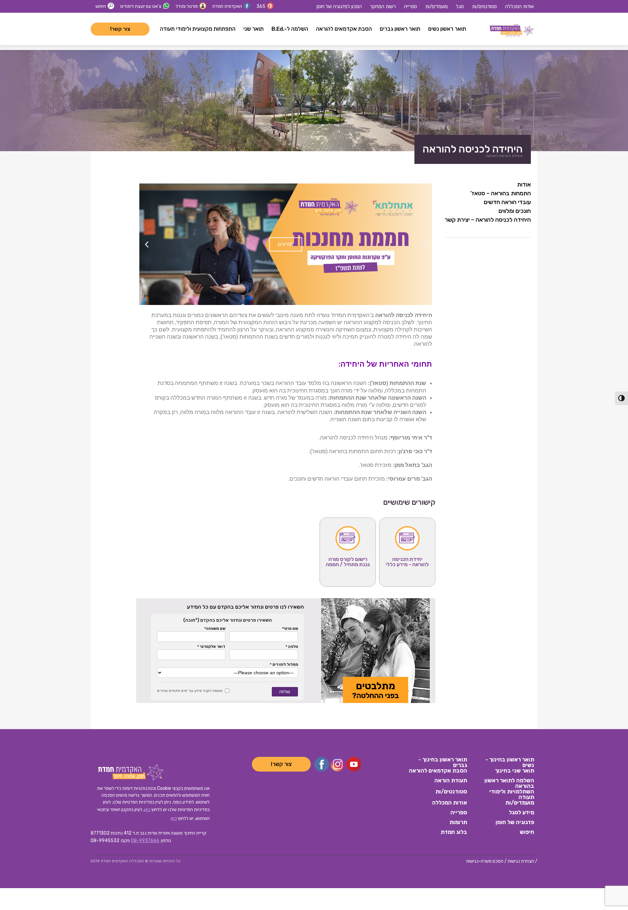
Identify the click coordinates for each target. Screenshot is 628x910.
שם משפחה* (214, 629)
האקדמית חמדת (227, 6)
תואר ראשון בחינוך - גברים (442, 762)
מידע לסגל (521, 813)
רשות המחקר (383, 6)
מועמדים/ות (436, 6)
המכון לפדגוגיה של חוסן (339, 6)
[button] (425, 244)
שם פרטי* (290, 629)
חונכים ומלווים (514, 211)
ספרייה (410, 6)
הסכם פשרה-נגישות (484, 861)
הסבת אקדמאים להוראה (438, 771)
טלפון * (292, 646)
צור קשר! (120, 29)
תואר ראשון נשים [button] (447, 28)
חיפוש (101, 6)
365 (260, 6)
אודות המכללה (519, 6)
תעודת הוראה (450, 781)
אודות (524, 184)
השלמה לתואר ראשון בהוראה (509, 783)
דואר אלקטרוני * (211, 646)
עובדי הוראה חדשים (507, 202)
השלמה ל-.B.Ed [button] (289, 28)
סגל (460, 6)
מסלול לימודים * (284, 664)
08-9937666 (145, 840)
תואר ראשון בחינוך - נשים (509, 762)
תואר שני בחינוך (514, 771)
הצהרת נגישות (521, 861)
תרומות (458, 822)
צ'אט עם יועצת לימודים (140, 6)
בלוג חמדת (454, 832)
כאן (147, 809)
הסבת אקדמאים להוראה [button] (344, 28)
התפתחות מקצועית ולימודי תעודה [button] (198, 28)
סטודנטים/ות (484, 6)
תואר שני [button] (253, 28)
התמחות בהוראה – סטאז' (500, 193)
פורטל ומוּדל (187, 6)
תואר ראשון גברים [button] (400, 28)
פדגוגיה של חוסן (515, 822)
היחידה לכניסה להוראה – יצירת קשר (488, 219)
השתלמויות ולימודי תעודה (511, 794)
